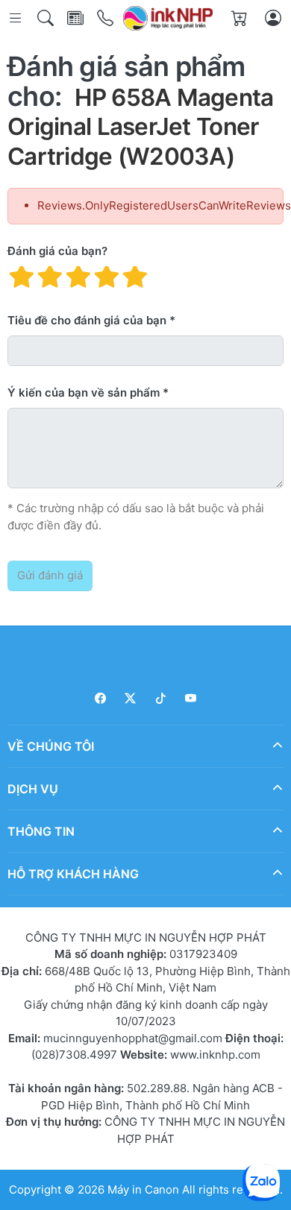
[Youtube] (191, 698)
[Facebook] (100, 698)
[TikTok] (161, 698)
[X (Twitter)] (131, 698)
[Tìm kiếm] (46, 18)
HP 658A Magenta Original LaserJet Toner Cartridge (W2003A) (140, 127)
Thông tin (41, 830)
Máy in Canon (143, 1189)
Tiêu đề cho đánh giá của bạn (86, 320)
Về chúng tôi (50, 745)
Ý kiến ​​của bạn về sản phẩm (83, 392)
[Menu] (16, 18)
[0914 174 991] (106, 18)
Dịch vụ (32, 788)
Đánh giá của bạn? (57, 251)
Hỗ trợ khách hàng (73, 873)
